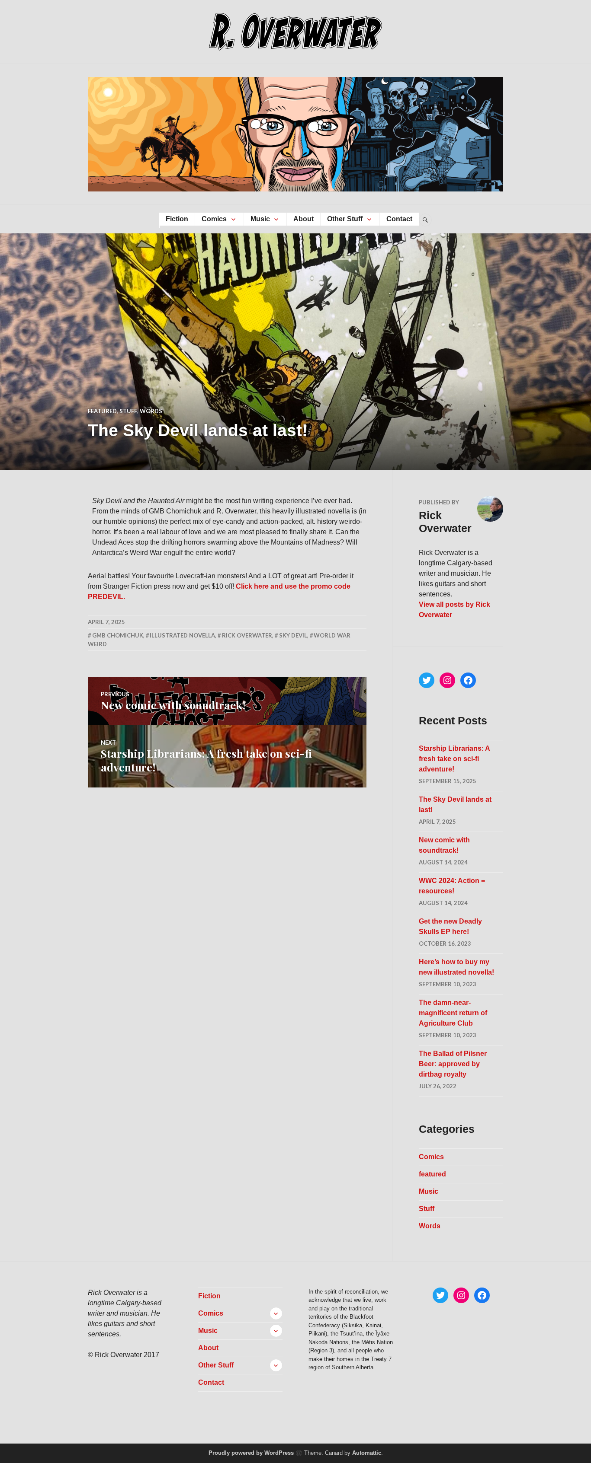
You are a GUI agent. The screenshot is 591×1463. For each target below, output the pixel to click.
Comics (214, 219)
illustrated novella (182, 635)
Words (151, 411)
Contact (399, 219)
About (303, 219)
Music (260, 219)
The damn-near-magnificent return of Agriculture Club (453, 1013)
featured (102, 411)
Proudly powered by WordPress (251, 1453)
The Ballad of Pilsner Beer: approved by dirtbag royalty (453, 1064)
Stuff (128, 411)
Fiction (177, 219)
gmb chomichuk (117, 635)
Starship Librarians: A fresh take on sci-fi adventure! (454, 759)
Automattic (366, 1453)
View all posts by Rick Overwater (454, 609)
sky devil (293, 635)
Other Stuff (345, 219)
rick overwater (247, 635)
